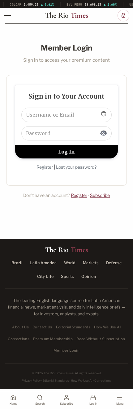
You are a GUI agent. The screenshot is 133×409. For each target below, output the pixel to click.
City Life (45, 276)
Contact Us (42, 327)
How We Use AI (107, 327)
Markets (91, 262)
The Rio (66, 15)
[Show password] (103, 133)
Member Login (66, 350)
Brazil (16, 262)
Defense (114, 262)
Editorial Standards (73, 327)
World (69, 262)
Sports (67, 276)
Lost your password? (76, 167)
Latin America (43, 262)
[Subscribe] (123, 15)
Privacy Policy (31, 380)
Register (44, 167)
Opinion (88, 276)
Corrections (18, 339)
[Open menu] (7, 15)
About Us (20, 327)
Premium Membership (53, 339)
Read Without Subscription (100, 339)
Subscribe (100, 195)
